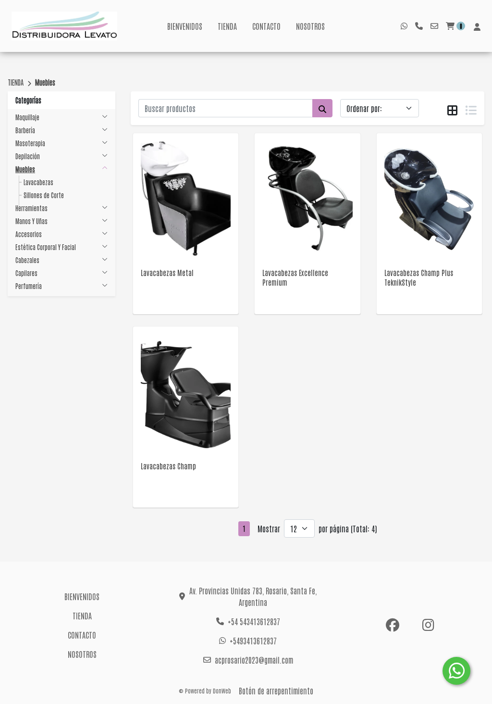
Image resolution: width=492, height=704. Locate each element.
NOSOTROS (310, 26)
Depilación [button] (27, 156)
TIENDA (227, 26)
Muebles (45, 82)
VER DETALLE (172, 235)
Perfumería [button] (28, 286)
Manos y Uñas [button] (31, 221)
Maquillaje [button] (27, 117)
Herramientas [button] (31, 208)
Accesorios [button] (28, 234)
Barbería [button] (25, 130)
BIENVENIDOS (184, 26)
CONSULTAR (185, 211)
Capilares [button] (26, 273)
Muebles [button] (25, 169)
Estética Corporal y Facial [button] (45, 247)
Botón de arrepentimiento (276, 690)
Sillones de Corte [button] (44, 195)
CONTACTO (266, 26)
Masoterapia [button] (30, 143)
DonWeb (222, 690)
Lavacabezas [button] (38, 182)
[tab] (452, 108)
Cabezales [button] (27, 260)
